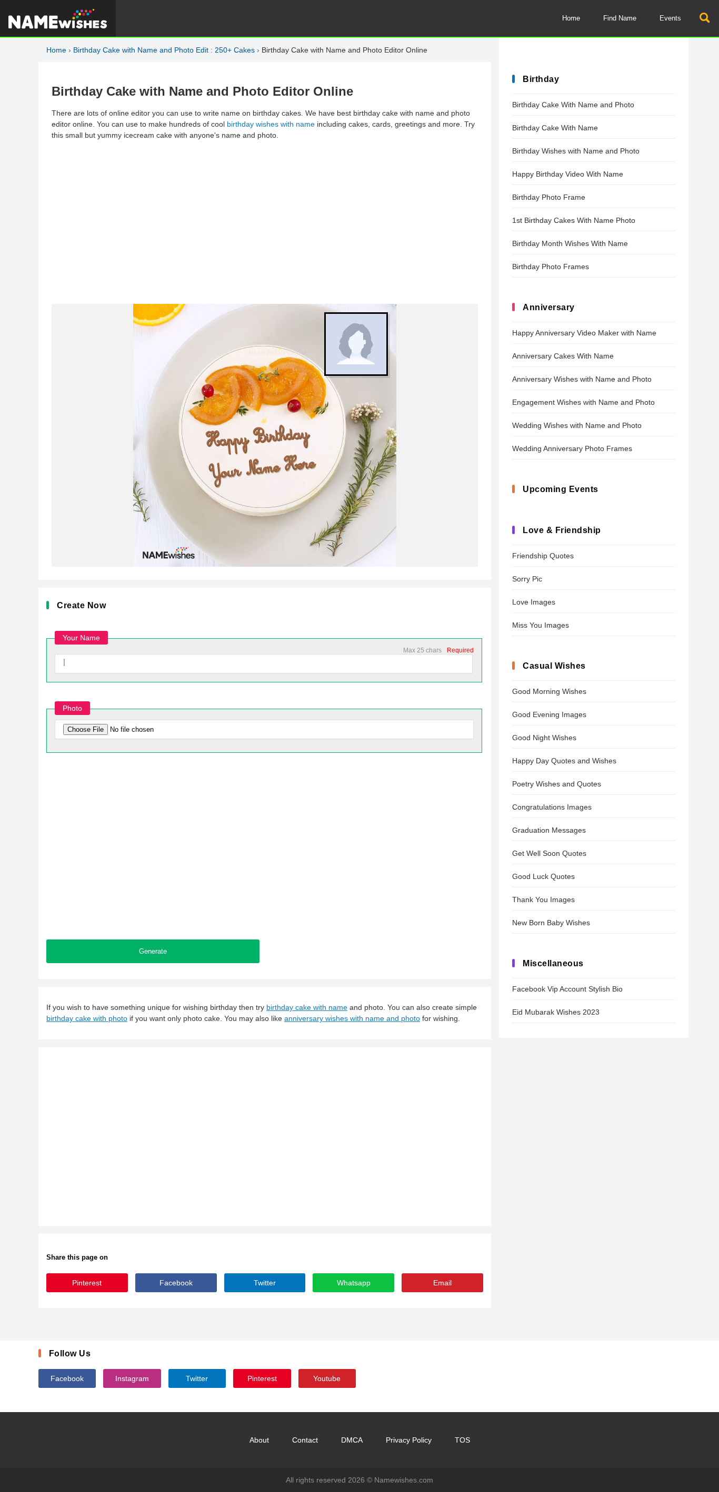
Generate (153, 951)
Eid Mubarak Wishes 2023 (556, 1012)
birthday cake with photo (86, 1018)
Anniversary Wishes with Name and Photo (582, 379)
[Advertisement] (265, 222)
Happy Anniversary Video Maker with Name (584, 333)
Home (571, 18)
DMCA (352, 1440)
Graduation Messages (549, 830)
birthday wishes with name (271, 124)
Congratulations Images (552, 807)
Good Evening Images (549, 714)
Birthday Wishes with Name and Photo (576, 151)
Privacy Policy (409, 1440)
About (259, 1440)
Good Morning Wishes (549, 691)
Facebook (176, 1283)
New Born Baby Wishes (551, 922)
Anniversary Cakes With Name (563, 356)
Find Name (619, 18)
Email (442, 1283)
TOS (462, 1440)
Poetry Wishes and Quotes (556, 784)
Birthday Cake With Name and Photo (573, 104)
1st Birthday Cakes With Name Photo (573, 220)
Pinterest (87, 1283)
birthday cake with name (306, 1007)
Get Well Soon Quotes (549, 853)
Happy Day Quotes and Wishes (564, 761)
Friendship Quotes (543, 555)
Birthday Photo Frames (550, 266)
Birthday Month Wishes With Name (570, 243)
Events (670, 18)
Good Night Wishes (544, 737)
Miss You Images (540, 625)
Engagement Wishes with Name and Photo (583, 402)
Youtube (327, 1378)
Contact (305, 1440)
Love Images (533, 602)
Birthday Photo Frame (548, 197)
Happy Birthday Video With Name (567, 174)
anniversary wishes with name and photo (352, 1018)
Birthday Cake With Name (555, 128)
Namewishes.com (403, 1480)
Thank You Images (543, 899)
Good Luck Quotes (543, 876)
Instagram (132, 1378)
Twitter (265, 1283)
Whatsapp (354, 1283)
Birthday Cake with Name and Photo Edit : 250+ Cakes (164, 50)
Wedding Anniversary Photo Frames (572, 448)
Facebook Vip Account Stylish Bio (567, 989)
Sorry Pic (527, 579)
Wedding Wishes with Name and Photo (577, 425)
